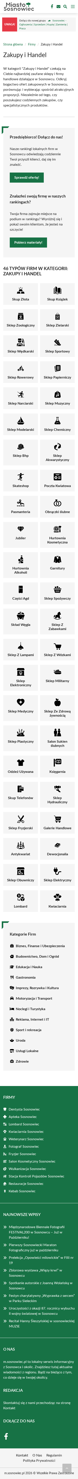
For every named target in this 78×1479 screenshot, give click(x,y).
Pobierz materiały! (28, 242)
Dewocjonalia (57, 854)
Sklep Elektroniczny (20, 683)
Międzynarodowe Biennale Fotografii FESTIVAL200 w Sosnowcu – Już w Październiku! (37, 1232)
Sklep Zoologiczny (21, 325)
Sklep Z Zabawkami (57, 627)
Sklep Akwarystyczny (57, 458)
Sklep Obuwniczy (20, 880)
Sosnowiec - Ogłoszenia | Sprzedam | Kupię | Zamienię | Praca (43, 24)
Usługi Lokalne (27, 1051)
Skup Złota (20, 299)
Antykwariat (20, 854)
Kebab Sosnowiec (22, 1191)
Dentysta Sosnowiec (24, 1109)
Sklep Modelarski (20, 429)
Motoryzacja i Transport (34, 998)
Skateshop (21, 486)
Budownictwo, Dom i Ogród (37, 956)
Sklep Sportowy (57, 351)
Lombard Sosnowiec (24, 1124)
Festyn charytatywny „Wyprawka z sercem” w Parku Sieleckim (42, 1298)
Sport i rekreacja (28, 1030)
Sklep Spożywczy (57, 598)
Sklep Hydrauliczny (57, 800)
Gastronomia (26, 977)
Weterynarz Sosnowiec (26, 1139)
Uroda (20, 1040)
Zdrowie (22, 1061)
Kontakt (9, 1408)
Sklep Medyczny (20, 711)
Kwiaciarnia (57, 906)
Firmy (32, 44)
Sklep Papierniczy (57, 377)
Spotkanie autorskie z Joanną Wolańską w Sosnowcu (41, 1285)
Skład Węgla (20, 625)
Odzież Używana (20, 772)
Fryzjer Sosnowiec (22, 1154)
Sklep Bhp (21, 455)
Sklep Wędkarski (21, 351)
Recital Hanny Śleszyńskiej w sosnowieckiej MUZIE (42, 1323)
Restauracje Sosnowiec (26, 1184)
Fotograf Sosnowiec (24, 1146)
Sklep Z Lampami (21, 655)
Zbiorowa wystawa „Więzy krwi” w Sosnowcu (35, 1273)
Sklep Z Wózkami (57, 655)
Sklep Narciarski (20, 403)
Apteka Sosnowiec (23, 1117)
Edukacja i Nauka (29, 967)
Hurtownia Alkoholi (20, 570)
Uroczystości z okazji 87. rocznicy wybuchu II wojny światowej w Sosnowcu (42, 1311)
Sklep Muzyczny (57, 403)
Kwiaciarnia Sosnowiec (26, 1131)
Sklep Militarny (57, 681)
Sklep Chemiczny (57, 429)
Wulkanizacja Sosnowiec (27, 1169)
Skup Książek (57, 299)
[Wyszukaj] (65, 7)
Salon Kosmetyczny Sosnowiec (32, 1161)
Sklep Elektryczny (57, 880)
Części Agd (20, 598)
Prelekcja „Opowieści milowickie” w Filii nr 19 (41, 1260)
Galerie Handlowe (58, 828)
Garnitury (57, 568)
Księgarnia (57, 772)
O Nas (37, 1455)
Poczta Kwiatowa (57, 486)
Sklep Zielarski (57, 325)
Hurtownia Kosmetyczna (57, 540)
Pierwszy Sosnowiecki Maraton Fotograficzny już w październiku (33, 1247)
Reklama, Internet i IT (32, 1019)
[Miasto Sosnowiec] (18, 6)
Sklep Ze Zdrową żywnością (57, 713)
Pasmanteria (20, 512)
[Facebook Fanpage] (51, 6)
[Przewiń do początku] (67, 1468)
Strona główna (13, 44)
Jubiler (20, 538)
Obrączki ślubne (57, 512)
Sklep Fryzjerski (20, 828)
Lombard (20, 906)
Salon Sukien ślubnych (57, 743)
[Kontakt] (58, 6)
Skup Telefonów (20, 798)
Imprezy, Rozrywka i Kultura (37, 988)
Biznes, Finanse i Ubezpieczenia (40, 946)
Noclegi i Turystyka (30, 1009)
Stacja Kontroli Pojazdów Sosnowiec (36, 1176)
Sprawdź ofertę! (26, 177)
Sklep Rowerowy (21, 377)
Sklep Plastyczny (21, 741)
